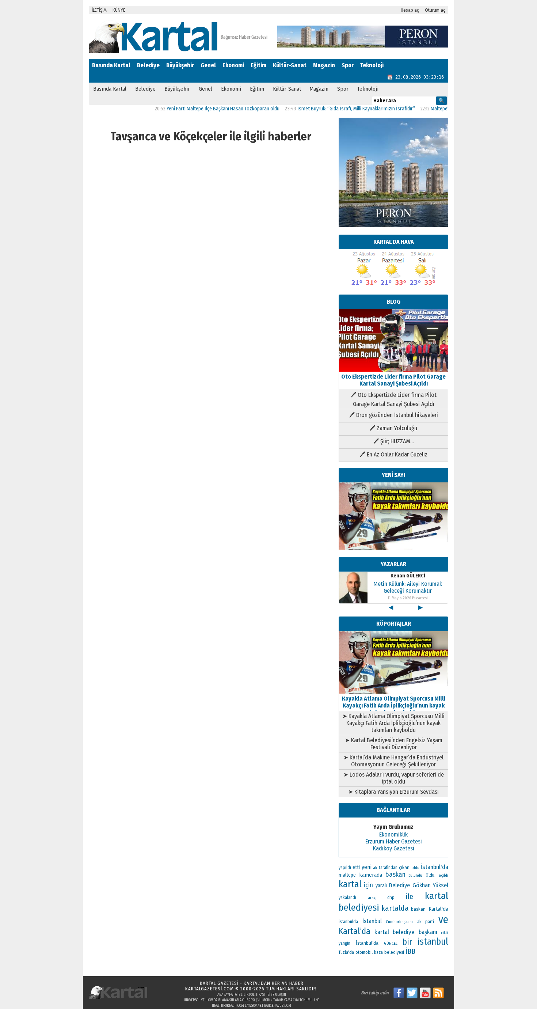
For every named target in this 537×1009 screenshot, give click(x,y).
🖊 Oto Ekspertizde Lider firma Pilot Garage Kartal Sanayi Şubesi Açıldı (394, 399)
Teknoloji (372, 65)
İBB (410, 951)
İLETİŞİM (99, 10)
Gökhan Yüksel (430, 885)
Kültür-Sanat (289, 65)
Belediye (148, 65)
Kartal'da (438, 909)
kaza (378, 952)
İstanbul (372, 921)
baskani (419, 909)
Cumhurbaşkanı (399, 921)
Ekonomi (233, 65)
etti (356, 867)
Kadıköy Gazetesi (393, 848)
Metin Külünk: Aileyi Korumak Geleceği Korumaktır (407, 587)
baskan (395, 874)
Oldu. (430, 875)
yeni (367, 867)
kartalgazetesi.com (209, 988)
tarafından (388, 867)
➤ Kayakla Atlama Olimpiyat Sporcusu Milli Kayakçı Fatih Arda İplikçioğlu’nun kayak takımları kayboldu (393, 723)
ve (443, 919)
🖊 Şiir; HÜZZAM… (393, 441)
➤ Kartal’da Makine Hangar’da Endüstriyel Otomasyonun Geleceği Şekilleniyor (393, 761)
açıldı (443, 875)
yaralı (381, 886)
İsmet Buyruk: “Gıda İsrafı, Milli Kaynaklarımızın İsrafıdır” (339, 109)
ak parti (425, 921)
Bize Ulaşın (276, 995)
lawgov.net (254, 1006)
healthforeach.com (228, 1006)
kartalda (395, 908)
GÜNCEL (390, 943)
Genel (208, 65)
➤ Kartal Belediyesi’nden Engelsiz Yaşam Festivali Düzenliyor (393, 744)
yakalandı (347, 897)
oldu (415, 867)
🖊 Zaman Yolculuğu (393, 428)
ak (375, 867)
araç (372, 897)
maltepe (347, 875)
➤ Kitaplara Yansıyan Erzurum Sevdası (393, 791)
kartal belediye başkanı (405, 932)
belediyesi (394, 952)
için (368, 885)
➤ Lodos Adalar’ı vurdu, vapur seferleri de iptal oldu (393, 778)
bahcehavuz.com (277, 1006)
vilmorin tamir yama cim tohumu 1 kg (289, 1000)
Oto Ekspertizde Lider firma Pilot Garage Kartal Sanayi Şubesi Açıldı (393, 380)
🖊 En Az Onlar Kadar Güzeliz (393, 454)
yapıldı (345, 867)
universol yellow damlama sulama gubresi (219, 1000)
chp (391, 897)
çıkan (404, 867)
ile (409, 896)
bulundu (415, 875)
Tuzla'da (346, 952)
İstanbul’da (367, 943)
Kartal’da (354, 931)
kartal (350, 884)
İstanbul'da (434, 866)
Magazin (324, 65)
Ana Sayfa (225, 995)
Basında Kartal (111, 65)
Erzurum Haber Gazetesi (393, 841)
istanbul (433, 941)
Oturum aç (435, 10)
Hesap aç (410, 10)
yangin (344, 943)
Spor (348, 65)
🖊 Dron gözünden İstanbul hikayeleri (393, 414)
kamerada (370, 875)
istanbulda (348, 921)
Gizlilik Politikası (250, 995)
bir (407, 942)
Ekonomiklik (393, 834)
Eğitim (258, 65)
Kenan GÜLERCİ (408, 576)
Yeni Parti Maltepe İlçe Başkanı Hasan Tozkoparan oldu (205, 109)
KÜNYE (119, 10)
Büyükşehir (180, 65)
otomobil (364, 952)
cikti (444, 932)
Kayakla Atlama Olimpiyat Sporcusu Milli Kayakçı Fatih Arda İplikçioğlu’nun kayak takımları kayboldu (393, 705)
